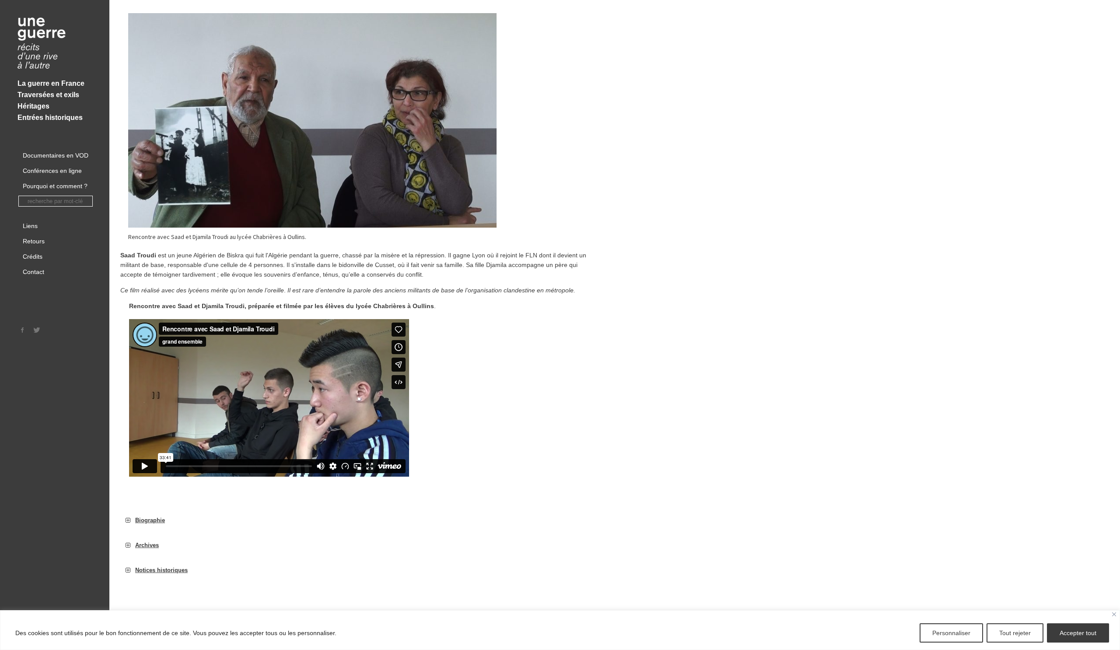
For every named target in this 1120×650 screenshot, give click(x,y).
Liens (30, 225)
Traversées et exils (48, 94)
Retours (34, 241)
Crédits (32, 256)
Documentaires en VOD (55, 155)
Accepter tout (1078, 632)
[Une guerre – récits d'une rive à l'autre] (55, 44)
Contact (33, 271)
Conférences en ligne (52, 170)
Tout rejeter (1015, 632)
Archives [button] (147, 545)
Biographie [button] (150, 520)
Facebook (22, 330)
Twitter (36, 330)
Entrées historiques (50, 117)
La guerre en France (51, 83)
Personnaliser (951, 632)
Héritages (33, 106)
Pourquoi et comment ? (55, 186)
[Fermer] (1114, 614)
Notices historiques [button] (161, 570)
